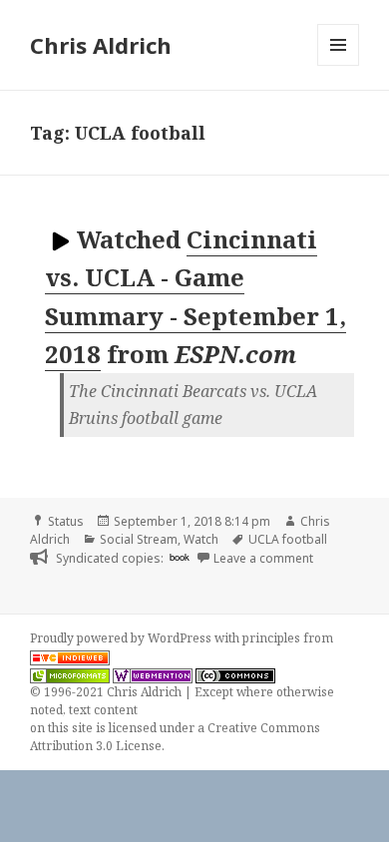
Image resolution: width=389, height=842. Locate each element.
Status (66, 521)
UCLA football (287, 539)
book (180, 557)
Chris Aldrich (101, 45)
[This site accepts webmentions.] (153, 674)
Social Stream (139, 539)
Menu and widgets (338, 65)
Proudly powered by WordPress (122, 638)
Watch (201, 539)
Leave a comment (263, 558)
